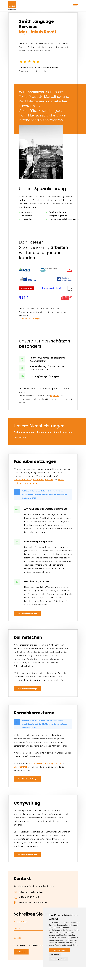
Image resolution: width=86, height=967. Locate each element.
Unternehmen (20, 766)
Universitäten (35, 763)
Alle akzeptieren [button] (59, 950)
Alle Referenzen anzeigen (29, 318)
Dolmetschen (44, 432)
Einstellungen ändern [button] (58, 959)
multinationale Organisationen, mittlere (33, 479)
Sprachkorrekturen (63, 432)
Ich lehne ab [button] (55, 954)
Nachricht (17, 938)
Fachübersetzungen (24, 432)
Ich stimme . (39, 945)
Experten (54, 395)
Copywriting (20, 437)
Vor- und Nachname (21, 922)
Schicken (21, 952)
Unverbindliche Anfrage (27, 613)
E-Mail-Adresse (19, 928)
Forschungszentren (52, 763)
